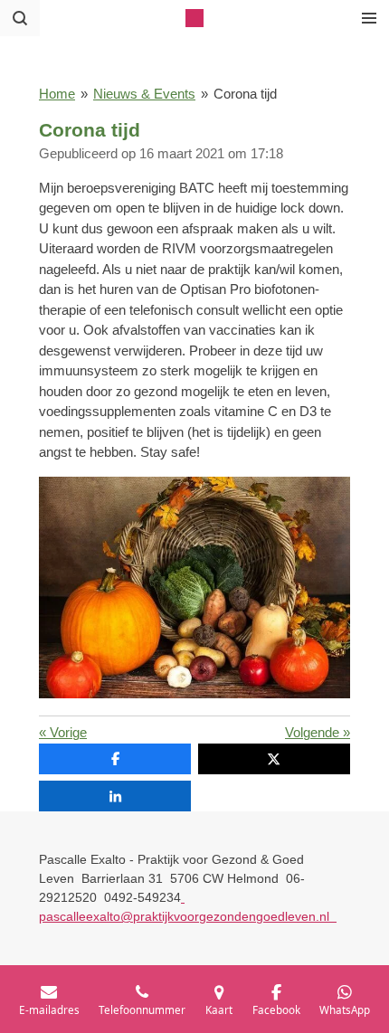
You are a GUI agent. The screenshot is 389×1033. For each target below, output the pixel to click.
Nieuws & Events (144, 93)
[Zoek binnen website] (20, 18)
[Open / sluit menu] (369, 18)
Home (57, 93)
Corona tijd (245, 93)
